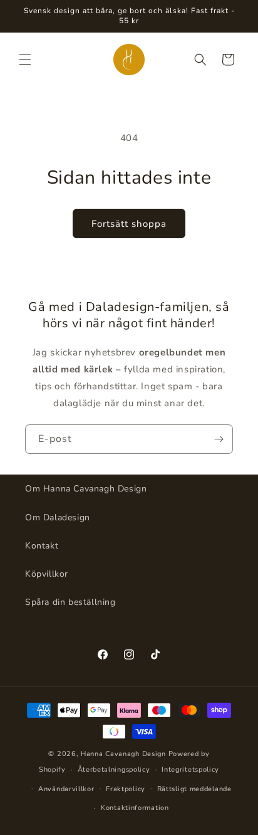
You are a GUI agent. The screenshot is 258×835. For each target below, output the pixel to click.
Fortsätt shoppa (129, 224)
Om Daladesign (57, 517)
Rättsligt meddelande (194, 789)
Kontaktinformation (135, 807)
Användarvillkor (66, 789)
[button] (25, 59)
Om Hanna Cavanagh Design (86, 489)
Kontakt (41, 546)
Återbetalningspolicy (114, 769)
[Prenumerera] (218, 439)
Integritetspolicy (190, 769)
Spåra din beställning (70, 602)
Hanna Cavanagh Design (123, 754)
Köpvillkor (46, 574)
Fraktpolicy (125, 789)
